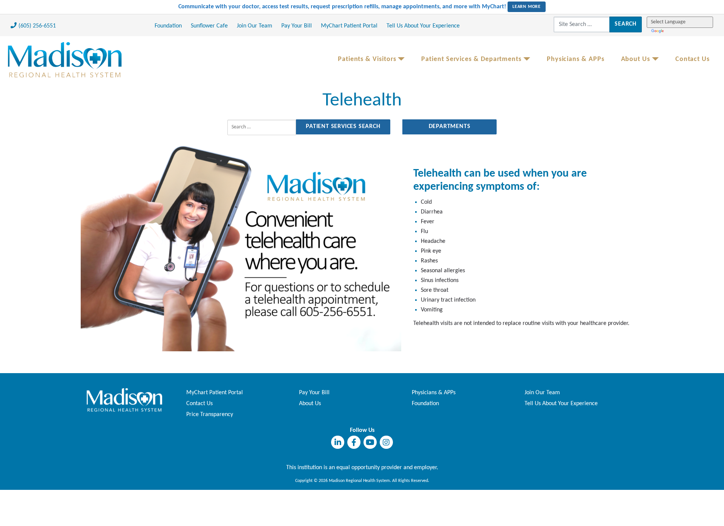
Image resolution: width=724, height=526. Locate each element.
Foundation (168, 26)
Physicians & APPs (575, 59)
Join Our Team (254, 26)
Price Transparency (209, 415)
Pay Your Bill (296, 26)
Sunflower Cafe (209, 26)
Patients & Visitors (367, 59)
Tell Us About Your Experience (423, 26)
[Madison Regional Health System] (124, 400)
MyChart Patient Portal (349, 26)
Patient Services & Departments (471, 59)
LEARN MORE (526, 7)
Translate (658, 31)
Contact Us (692, 59)
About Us (635, 59)
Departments (450, 126)
